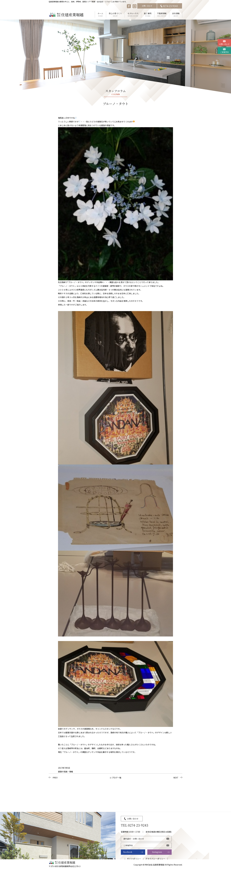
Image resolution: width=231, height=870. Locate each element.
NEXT (175, 777)
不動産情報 (161, 14)
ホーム (100, 14)
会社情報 (176, 14)
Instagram (157, 852)
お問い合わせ (147, 6)
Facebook (127, 852)
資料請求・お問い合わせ (133, 838)
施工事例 (147, 14)
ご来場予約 (224, 52)
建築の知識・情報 (65, 771)
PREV (55, 777)
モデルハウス (133, 14)
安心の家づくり (115, 14)
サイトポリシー (134, 858)
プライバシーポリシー (155, 858)
